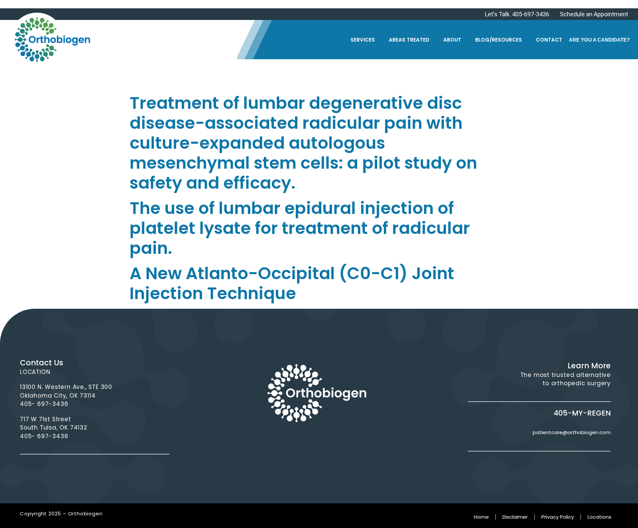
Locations (599, 516)
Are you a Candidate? (599, 40)
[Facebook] (286, 441)
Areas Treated (409, 39)
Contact (549, 39)
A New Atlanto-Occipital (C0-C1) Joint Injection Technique (292, 283)
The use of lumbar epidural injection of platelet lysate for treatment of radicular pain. (300, 228)
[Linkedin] (327, 441)
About (452, 39)
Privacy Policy (557, 516)
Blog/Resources (498, 39)
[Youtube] (347, 441)
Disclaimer (515, 516)
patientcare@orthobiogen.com (572, 432)
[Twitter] (307, 441)
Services (363, 39)
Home (481, 516)
